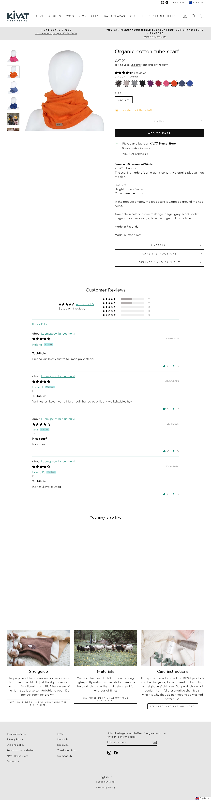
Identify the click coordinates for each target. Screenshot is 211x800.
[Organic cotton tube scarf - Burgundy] (32, 594)
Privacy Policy (15, 739)
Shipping (136, 64)
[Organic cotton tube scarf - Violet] (27, 594)
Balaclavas (114, 16)
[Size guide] (38, 648)
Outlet (137, 16)
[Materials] (105, 648)
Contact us (13, 761)
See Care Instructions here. (173, 706)
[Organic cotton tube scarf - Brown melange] (10, 594)
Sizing (159, 120)
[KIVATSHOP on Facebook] (116, 753)
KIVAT (60, 733)
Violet (150, 83)
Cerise (166, 83)
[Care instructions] (172, 648)
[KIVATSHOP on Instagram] (109, 753)
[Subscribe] (154, 742)
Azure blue (190, 83)
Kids (39, 16)
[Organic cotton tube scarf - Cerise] (36, 594)
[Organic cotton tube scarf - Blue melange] (45, 594)
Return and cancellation (20, 750)
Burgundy (158, 83)
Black (142, 83)
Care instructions (159, 253)
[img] (41, 339)
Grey (134, 83)
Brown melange (118, 83)
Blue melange (182, 83)
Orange (174, 83)
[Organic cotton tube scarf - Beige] (14, 594)
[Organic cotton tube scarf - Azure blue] (50, 594)
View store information (135, 153)
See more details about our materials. (105, 699)
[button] (124, 73)
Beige (126, 83)
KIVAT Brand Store (17, 755)
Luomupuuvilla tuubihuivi (58, 333)
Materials (62, 739)
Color (126, 76)
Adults (54, 16)
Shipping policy (15, 744)
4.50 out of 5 (85, 304)
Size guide (63, 744)
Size (118, 93)
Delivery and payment (159, 262)
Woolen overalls (82, 16)
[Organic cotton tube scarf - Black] (23, 594)
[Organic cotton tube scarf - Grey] (18, 594)
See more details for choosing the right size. (38, 703)
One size (124, 100)
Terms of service (16, 733)
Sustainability (162, 16)
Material (159, 245)
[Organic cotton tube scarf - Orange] (41, 594)
